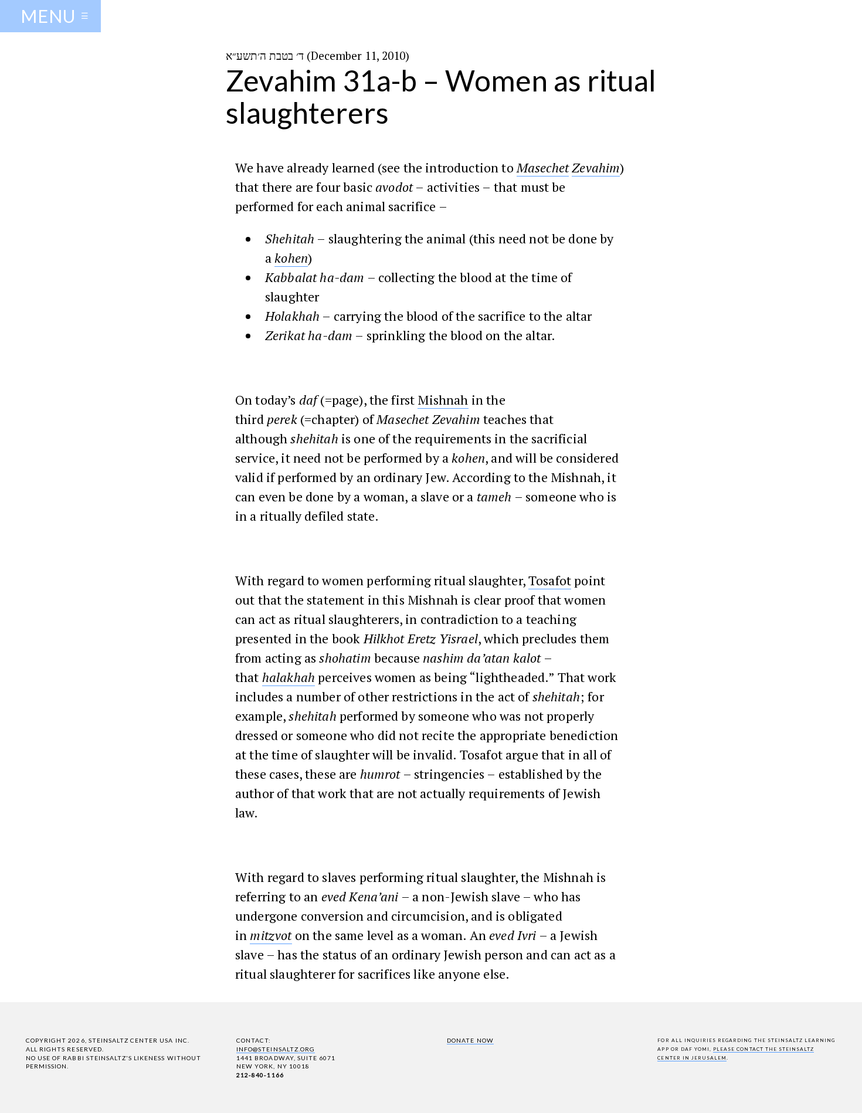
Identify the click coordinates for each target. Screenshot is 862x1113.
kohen (291, 257)
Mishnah (443, 399)
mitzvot (270, 935)
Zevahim (596, 167)
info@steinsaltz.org (275, 1049)
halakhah (288, 677)
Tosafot (549, 580)
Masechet (543, 167)
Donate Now (470, 1040)
